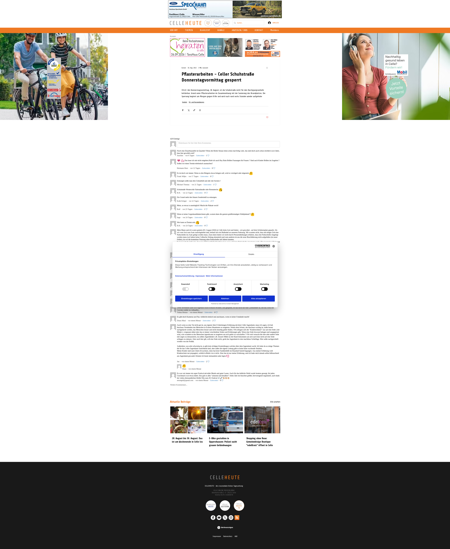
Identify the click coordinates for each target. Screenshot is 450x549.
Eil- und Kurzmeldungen (196, 102)
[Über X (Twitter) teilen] (188, 110)
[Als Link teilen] (194, 110)
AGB (236, 536)
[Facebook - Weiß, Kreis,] (213, 517)
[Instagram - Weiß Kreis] (231, 517)
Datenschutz (227, 536)
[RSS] (237, 517)
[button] (221, 30)
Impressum (217, 536)
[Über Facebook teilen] (183, 110)
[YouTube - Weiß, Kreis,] (219, 517)
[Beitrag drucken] (200, 110)
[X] (225, 517)
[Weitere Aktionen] (267, 67)
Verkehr (184, 102)
